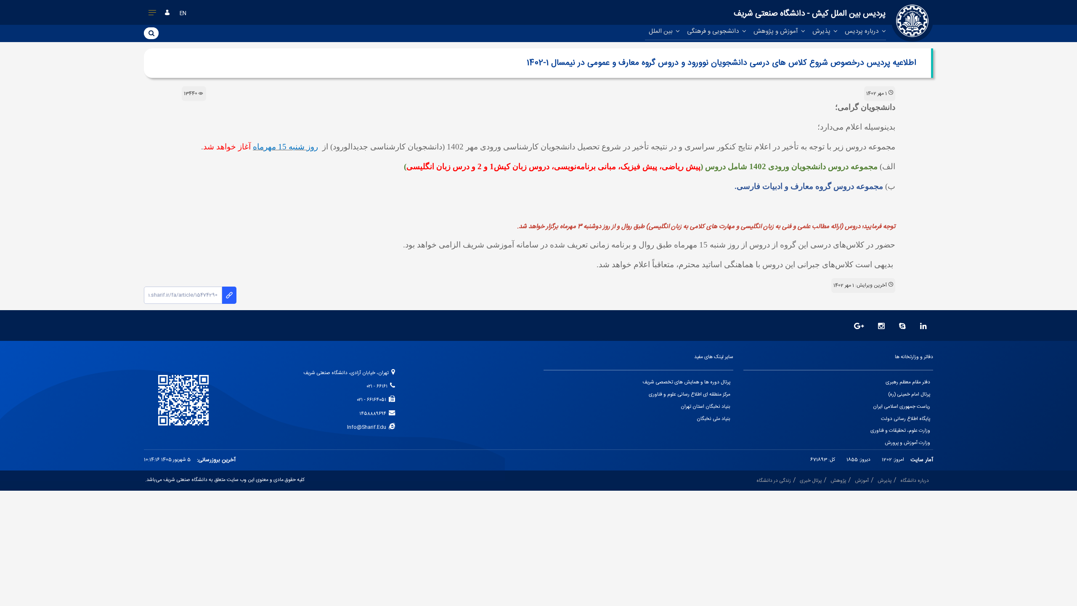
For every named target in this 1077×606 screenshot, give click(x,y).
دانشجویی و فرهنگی (713, 31)
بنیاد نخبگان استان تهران (705, 407)
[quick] (152, 14)
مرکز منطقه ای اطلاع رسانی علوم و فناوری (689, 395)
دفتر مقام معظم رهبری (908, 382)
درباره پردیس (862, 31)
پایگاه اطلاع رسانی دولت (905, 419)
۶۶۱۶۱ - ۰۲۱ (378, 387)
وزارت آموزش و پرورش (907, 443)
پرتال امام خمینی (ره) (909, 395)
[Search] (151, 32)
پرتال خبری (811, 481)
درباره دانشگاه (914, 481)
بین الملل (661, 31)
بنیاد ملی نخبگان (713, 419)
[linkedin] (923, 327)
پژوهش (838, 481)
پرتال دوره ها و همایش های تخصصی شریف (686, 382)
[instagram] (881, 327)
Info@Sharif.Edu (368, 427)
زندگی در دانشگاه (773, 481)
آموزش (862, 481)
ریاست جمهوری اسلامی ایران (901, 407)
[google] (859, 327)
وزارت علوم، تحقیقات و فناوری (900, 431)
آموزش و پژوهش (776, 31)
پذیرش (822, 31)
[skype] (902, 327)
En (183, 13)
